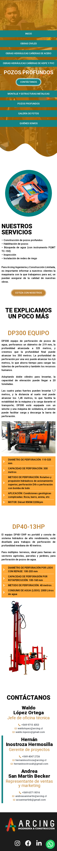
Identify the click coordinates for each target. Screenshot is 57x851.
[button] (28, 33)
